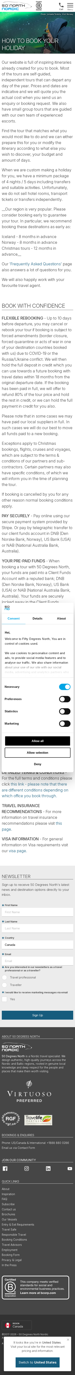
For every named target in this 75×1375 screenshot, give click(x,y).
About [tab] (61, 618)
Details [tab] (37, 618)
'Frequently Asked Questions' (35, 264)
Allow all (38, 741)
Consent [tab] (14, 618)
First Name (11, 905)
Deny (37, 764)
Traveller (16, 985)
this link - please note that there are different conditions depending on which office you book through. (35, 790)
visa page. (18, 850)
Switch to (38, 1362)
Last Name (11, 921)
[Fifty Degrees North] (17, 6)
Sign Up (37, 1015)
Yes (12, 999)
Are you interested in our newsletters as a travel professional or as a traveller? (33, 969)
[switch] (64, 699)
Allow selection (37, 752)
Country (9, 938)
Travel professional (23, 977)
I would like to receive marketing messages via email (36, 992)
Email (8, 954)
